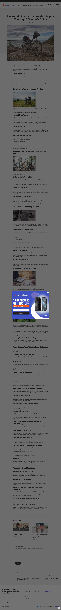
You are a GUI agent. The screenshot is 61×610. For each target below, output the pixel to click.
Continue (21, 313)
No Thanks (21, 316)
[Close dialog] (48, 292)
